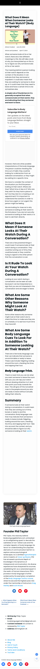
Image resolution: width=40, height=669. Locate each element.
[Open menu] (20, 3)
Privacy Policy (12, 647)
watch (29, 431)
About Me (11, 640)
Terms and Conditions (16, 650)
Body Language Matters (14, 660)
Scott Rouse (18, 585)
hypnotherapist (30, 555)
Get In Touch (12, 645)
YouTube (10, 652)
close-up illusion (24, 557)
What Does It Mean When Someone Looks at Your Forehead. (28, 602)
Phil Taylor (21, 626)
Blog (9, 642)
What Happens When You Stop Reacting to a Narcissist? (9, 602)
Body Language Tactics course (21, 578)
